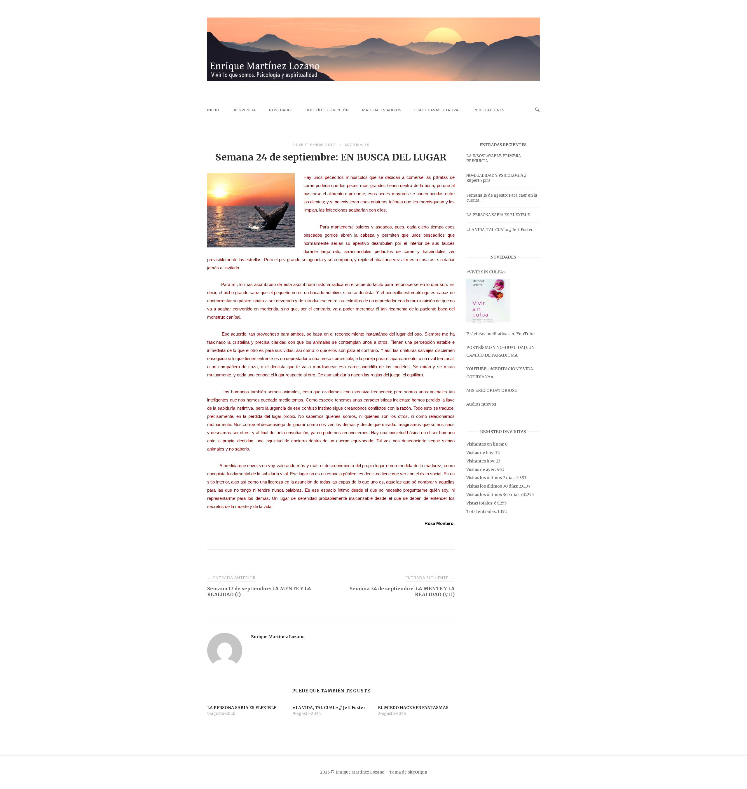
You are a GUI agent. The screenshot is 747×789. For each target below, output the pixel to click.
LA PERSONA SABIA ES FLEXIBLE (498, 214)
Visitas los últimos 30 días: (492, 486)
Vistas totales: (480, 503)
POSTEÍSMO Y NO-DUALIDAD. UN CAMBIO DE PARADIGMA (500, 351)
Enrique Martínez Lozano (278, 636)
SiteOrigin (417, 772)
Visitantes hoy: (481, 461)
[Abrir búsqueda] (537, 110)
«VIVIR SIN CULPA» (486, 272)
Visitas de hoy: (480, 452)
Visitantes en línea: (485, 444)
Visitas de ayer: (481, 469)
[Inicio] (373, 79)
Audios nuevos (481, 404)
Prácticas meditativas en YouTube (500, 333)
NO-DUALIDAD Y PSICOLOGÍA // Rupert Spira (496, 178)
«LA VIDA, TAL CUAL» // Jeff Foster (499, 229)
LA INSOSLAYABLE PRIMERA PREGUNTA (493, 158)
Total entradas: (482, 511)
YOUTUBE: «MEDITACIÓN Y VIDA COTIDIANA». (499, 372)
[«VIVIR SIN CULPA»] (488, 300)
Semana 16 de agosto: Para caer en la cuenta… (501, 198)
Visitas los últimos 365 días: (493, 494)
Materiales (357, 144)
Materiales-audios (381, 110)
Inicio (213, 110)
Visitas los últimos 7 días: (491, 477)
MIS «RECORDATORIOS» (491, 390)
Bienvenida (244, 110)
